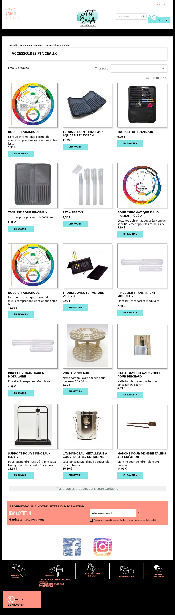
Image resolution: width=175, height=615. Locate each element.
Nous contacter (16, 602)
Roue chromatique (24, 132)
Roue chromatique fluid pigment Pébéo (138, 214)
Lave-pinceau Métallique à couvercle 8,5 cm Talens (85, 455)
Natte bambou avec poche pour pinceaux (139, 374)
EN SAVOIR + (21, 153)
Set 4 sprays (73, 212)
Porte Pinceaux (76, 373)
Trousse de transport (136, 132)
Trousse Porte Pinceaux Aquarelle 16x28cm (83, 133)
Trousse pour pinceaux (27, 212)
